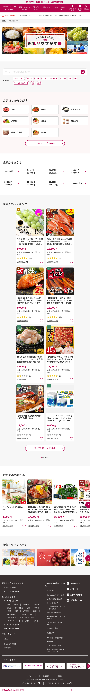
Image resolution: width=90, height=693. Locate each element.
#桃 (75, 78)
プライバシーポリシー (29, 683)
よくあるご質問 (52, 628)
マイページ (75, 583)
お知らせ (74, 589)
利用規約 (60, 676)
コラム (6, 639)
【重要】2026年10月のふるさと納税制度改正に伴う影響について (59, 15)
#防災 (39, 83)
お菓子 (9, 611)
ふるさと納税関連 (10, 644)
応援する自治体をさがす (24, 8)
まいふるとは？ (52, 603)
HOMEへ (45, 458)
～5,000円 (8, 171)
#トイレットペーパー (49, 78)
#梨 (33, 83)
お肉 (8, 604)
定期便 (27, 621)
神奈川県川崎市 (52, 438)
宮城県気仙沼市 (52, 262)
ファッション (11, 618)
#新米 (37, 78)
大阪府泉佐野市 (22, 321)
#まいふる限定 (19, 78)
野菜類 (9, 608)
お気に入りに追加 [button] (41, 261)
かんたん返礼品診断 (54, 612)
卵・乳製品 (19, 608)
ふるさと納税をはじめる (60, 8)
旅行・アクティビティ (27, 618)
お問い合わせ (76, 595)
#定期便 (63, 78)
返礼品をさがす (36, 8)
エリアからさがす (10, 587)
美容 (31, 614)
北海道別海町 (21, 380)
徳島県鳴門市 (58, 526)
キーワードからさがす (11, 591)
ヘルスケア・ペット (13, 621)
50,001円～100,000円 (54, 183)
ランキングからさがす (11, 625)
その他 (35, 621)
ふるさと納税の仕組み (55, 599)
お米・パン (26, 604)
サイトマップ (31, 676)
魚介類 (16, 604)
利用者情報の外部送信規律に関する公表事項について (44, 679)
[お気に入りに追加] (41, 261)
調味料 (35, 611)
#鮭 (70, 78)
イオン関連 (8, 648)
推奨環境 (46, 676)
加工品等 (26, 611)
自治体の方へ (76, 600)
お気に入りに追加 (24, 525)
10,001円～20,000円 (54, 171)
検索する (83, 72)
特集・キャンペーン (47, 8)
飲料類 (36, 608)
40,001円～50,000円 (32, 183)
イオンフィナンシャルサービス (58, 683)
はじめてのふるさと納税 (55, 595)
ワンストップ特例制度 (55, 638)
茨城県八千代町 (52, 321)
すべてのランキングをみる (45, 448)
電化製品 (23, 614)
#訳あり (29, 78)
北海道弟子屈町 (33, 526)
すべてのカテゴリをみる (45, 143)
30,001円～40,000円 (9, 183)
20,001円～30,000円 (76, 171)
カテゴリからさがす (11, 601)
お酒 (28, 608)
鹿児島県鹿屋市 (22, 438)
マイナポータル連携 (54, 645)
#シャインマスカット (21, 83)
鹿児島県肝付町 (8, 526)
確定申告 (50, 641)
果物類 (36, 604)
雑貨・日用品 (11, 614)
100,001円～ (77, 183)
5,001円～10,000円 (31, 171)
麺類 (16, 611)
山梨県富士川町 (22, 262)
